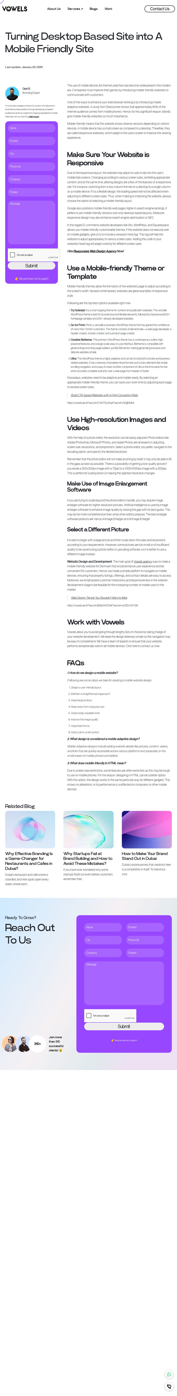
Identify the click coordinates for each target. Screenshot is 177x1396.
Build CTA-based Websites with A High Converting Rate (104, 395)
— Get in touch (33, 116)
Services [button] (74, 9)
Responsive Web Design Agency (94, 251)
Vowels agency (143, 561)
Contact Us (159, 8)
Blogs (94, 9)
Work (108, 9)
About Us (54, 9)
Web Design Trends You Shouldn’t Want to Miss (99, 597)
